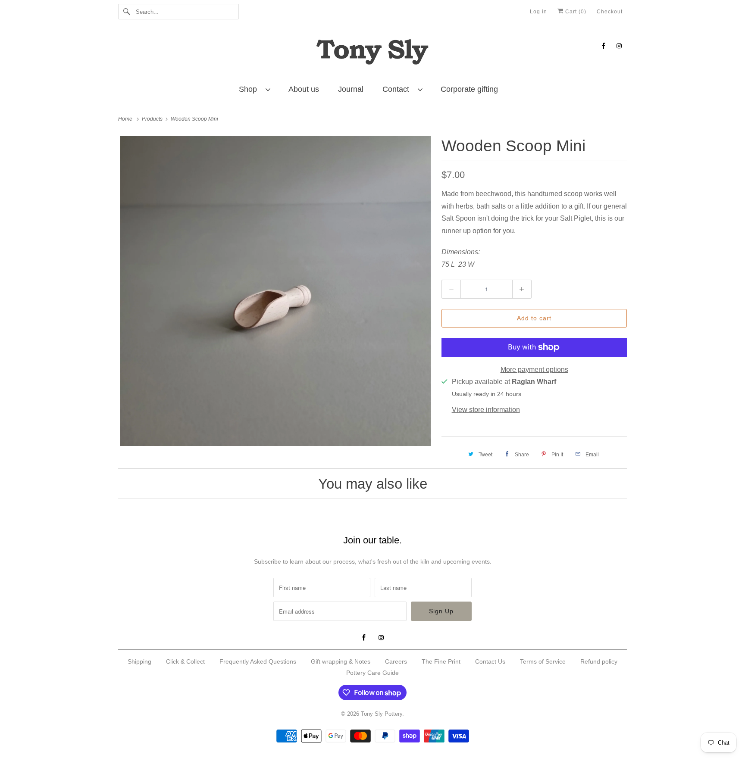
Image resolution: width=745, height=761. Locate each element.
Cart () (574, 12)
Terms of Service (543, 661)
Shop (250, 89)
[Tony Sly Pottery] (372, 53)
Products (153, 119)
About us (303, 89)
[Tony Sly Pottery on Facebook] (603, 46)
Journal (350, 89)
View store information (486, 409)
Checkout (610, 12)
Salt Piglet (576, 218)
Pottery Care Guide (372, 672)
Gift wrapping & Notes (340, 661)
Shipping (139, 661)
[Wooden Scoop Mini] (275, 291)
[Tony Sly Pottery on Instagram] (619, 46)
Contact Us (490, 661)
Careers (396, 661)
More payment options (534, 369)
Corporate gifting (469, 89)
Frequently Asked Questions (257, 661)
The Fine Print (441, 661)
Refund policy (598, 661)
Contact (397, 89)
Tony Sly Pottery (381, 714)
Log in (538, 12)
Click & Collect (185, 661)
